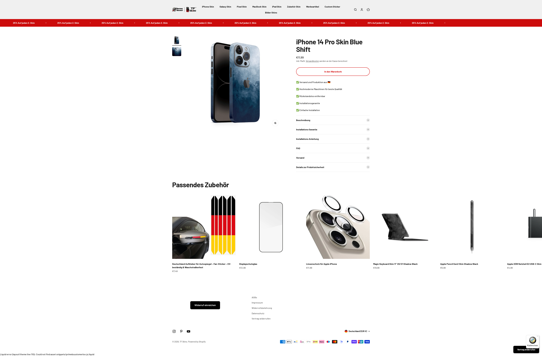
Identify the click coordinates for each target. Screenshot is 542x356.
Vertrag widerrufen (261, 318)
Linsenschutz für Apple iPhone (321, 264)
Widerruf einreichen (205, 305)
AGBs (254, 297)
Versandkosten (312, 61)
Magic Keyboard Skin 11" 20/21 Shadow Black (395, 264)
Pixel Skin (242, 6)
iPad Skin (276, 6)
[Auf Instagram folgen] (174, 331)
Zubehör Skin (293, 6)
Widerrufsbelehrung (262, 308)
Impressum (257, 302)
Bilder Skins (271, 12)
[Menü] (537, 336)
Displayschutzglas (248, 264)
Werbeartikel (312, 6)
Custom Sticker (332, 6)
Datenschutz (258, 313)
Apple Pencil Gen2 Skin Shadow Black (459, 264)
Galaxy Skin (225, 6)
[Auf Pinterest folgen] (181, 331)
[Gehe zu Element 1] (176, 41)
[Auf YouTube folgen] (188, 331)
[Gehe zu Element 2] (176, 52)
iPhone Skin (208, 6)
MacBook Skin (259, 6)
